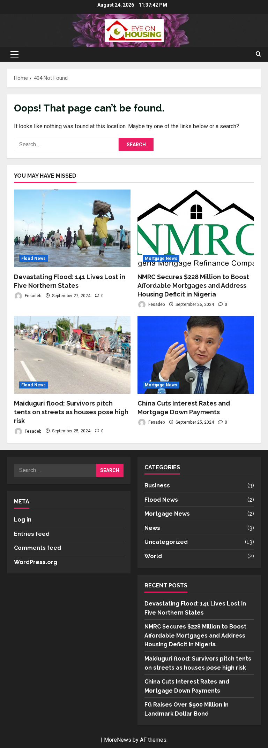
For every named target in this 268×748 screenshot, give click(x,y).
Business (157, 485)
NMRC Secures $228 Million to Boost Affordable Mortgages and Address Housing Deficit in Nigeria (193, 285)
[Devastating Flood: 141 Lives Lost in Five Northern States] (72, 228)
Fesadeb (32, 295)
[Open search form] (258, 54)
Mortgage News (161, 258)
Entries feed (32, 534)
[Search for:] (66, 144)
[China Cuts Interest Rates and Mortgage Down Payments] (195, 355)
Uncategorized (166, 542)
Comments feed (37, 548)
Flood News (33, 258)
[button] (14, 54)
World (153, 556)
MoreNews (117, 740)
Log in (22, 519)
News (152, 528)
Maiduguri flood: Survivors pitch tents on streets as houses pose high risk (71, 412)
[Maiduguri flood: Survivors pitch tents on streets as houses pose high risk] (72, 355)
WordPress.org (35, 562)
